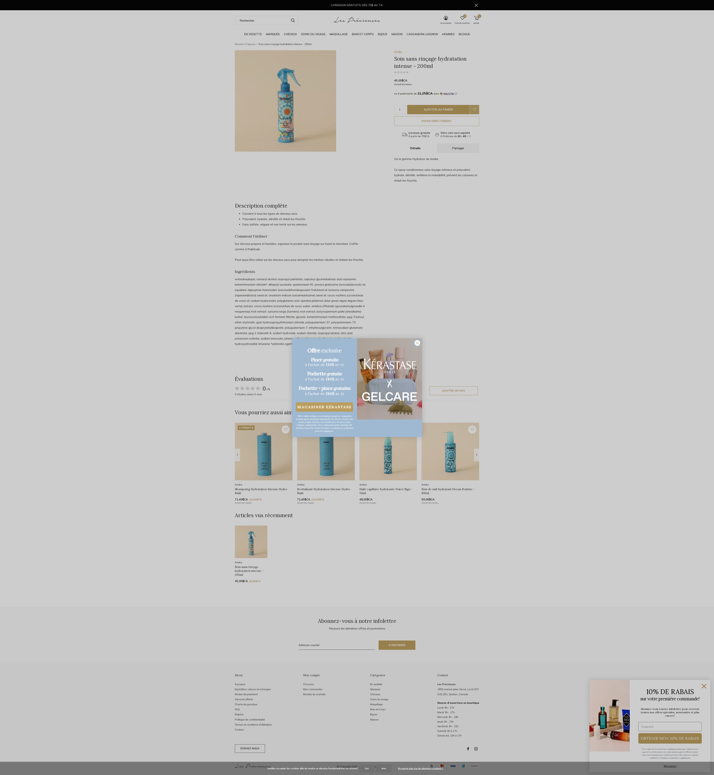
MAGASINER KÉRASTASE (324, 407)
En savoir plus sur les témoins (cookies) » (420, 768)
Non (384, 768)
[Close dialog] (417, 343)
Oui (367, 768)
